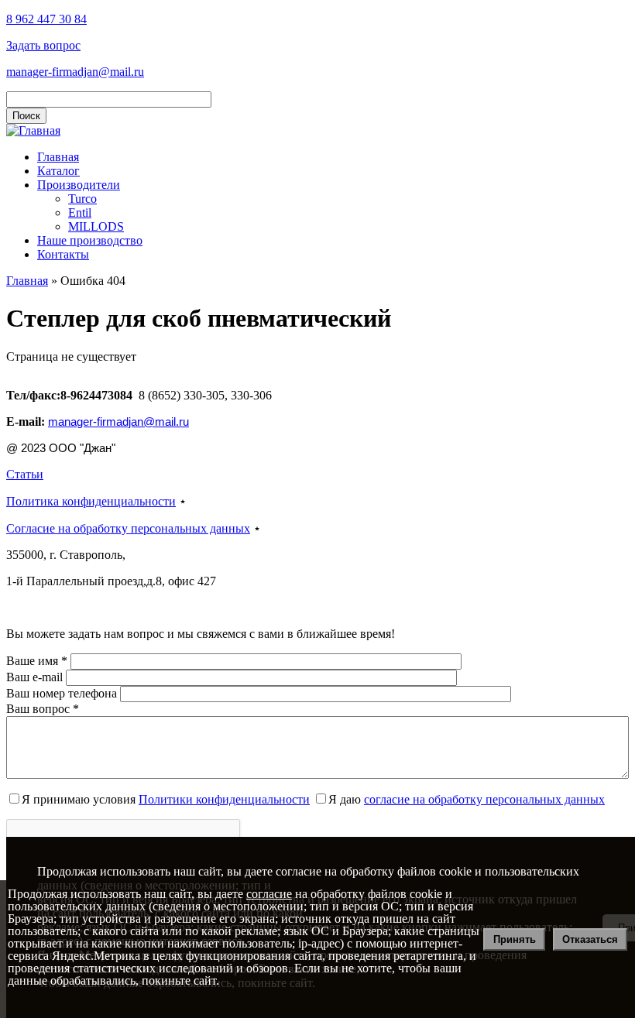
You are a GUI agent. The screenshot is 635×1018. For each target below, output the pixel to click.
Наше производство (89, 240)
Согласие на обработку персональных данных (128, 528)
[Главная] (33, 130)
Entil (79, 212)
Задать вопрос (43, 45)
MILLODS (96, 226)
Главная (58, 156)
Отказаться (590, 939)
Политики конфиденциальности (224, 799)
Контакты (63, 254)
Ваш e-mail (36, 677)
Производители (78, 184)
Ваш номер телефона (63, 693)
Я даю (466, 799)
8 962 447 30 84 (46, 19)
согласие (269, 893)
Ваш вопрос (42, 708)
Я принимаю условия (166, 799)
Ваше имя (36, 660)
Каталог (58, 170)
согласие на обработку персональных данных (484, 799)
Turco (82, 198)
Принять (514, 939)
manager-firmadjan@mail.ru (75, 71)
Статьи (24, 474)
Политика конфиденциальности (91, 501)
